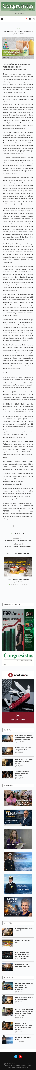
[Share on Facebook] (15, 533)
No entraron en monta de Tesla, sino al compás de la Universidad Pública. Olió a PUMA (24, 1012)
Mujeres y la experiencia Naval (23, 1039)
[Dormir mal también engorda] (18, 567)
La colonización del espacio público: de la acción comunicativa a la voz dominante (23, 955)
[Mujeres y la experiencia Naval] (7, 1040)
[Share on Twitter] (17, 534)
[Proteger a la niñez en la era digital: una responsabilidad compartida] (7, 986)
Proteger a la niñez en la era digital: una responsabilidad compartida (24, 986)
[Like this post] (13, 533)
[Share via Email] (23, 533)
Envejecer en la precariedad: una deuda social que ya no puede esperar (23, 1026)
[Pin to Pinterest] (19, 533)
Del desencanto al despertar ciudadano (22, 965)
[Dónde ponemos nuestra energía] (7, 932)
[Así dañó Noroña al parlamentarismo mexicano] (7, 774)
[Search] (34, 19)
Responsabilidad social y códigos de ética (24, 749)
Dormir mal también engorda (18, 579)
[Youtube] (26, 19)
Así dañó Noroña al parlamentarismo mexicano (22, 774)
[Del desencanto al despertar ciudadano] (7, 967)
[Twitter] (24, 19)
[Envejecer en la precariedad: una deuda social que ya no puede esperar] (7, 1026)
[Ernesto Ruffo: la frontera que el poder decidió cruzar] (7, 762)
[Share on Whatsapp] (21, 533)
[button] (5, 572)
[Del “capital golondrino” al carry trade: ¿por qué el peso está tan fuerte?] (7, 738)
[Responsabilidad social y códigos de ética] (7, 751)
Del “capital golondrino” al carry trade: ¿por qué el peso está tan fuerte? (24, 738)
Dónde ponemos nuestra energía (24, 930)
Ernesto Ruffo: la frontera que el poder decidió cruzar (24, 762)
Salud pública (8, 526)
